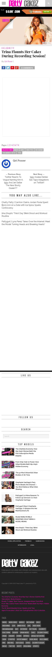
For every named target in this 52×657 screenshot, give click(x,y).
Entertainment (22, 639)
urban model (24, 632)
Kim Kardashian (8, 629)
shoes (28, 643)
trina (19, 153)
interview (23, 629)
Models (21, 622)
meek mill (11, 643)
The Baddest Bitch (9, 153)
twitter (12, 646)
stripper (11, 639)
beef (16, 629)
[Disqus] (26, 263)
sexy (13, 626)
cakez (22, 150)
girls (38, 622)
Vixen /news (33, 639)
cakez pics (29, 150)
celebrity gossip (38, 643)
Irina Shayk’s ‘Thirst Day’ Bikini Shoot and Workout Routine (24, 214)
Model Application (14, 541)
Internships (22, 545)
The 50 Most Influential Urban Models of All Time (18, 608)
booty (16, 150)
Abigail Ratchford (37, 636)
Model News (13, 622)
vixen (4, 639)
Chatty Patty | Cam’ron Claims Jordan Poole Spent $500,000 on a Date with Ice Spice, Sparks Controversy (25, 205)
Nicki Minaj (6, 626)
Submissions (40, 541)
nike (4, 643)
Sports (35, 646)
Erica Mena (27, 646)
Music (5, 646)
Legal (32, 545)
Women (19, 636)
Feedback (28, 541)
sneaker (11, 636)
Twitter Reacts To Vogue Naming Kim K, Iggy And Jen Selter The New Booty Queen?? (13, 182)
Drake (4, 636)
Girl (29, 626)
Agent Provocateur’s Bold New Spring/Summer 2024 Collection (23, 610)
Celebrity (42, 629)
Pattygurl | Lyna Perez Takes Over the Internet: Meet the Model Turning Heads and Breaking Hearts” (26, 222)
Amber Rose (21, 626)
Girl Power (8, 61)
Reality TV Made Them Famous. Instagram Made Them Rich (22, 601)
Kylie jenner (44, 639)
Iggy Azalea (19, 643)
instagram (39, 150)
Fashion (15, 632)
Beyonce (26, 636)
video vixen (36, 626)
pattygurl (33, 629)
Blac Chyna (6, 632)
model (5, 622)
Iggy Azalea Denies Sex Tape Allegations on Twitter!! (39, 180)
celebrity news (42, 632)
